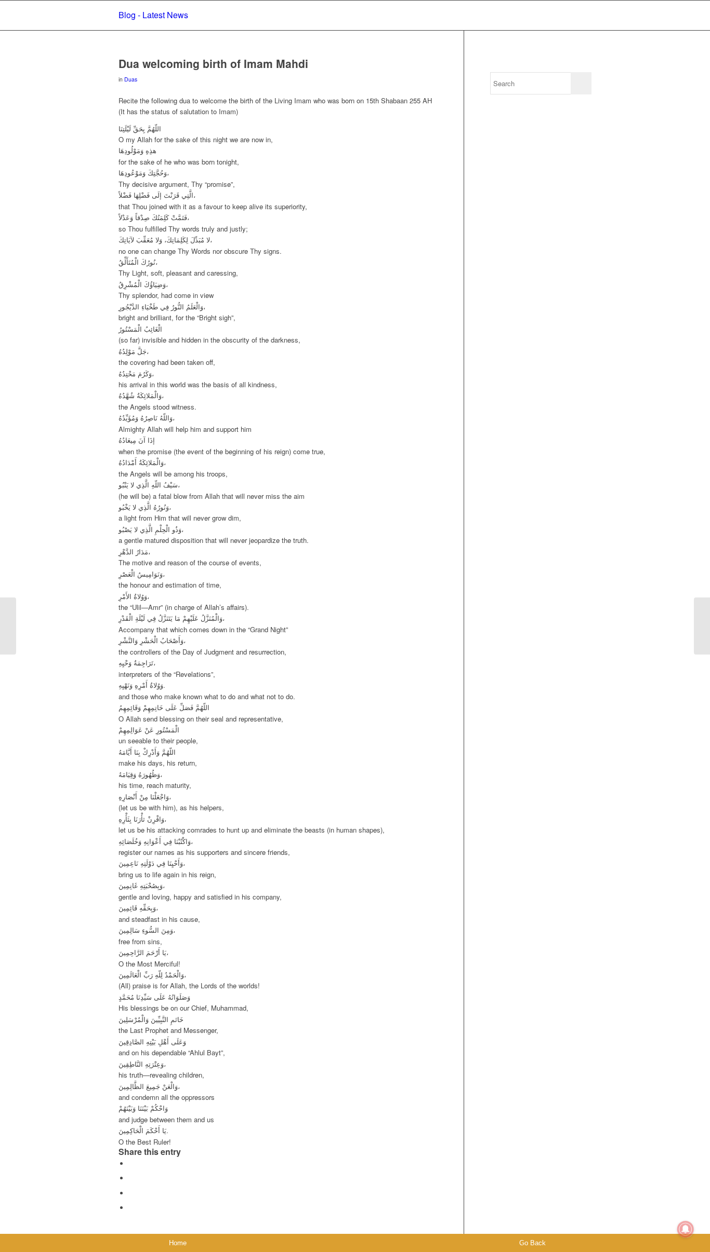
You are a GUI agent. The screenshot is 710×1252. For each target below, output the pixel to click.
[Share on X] (131, 1178)
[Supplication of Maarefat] (8, 626)
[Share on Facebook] (131, 1163)
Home (178, 1243)
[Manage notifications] (685, 1229)
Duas (130, 79)
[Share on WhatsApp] (131, 1193)
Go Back (532, 1243)
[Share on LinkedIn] (131, 1208)
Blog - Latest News (153, 15)
